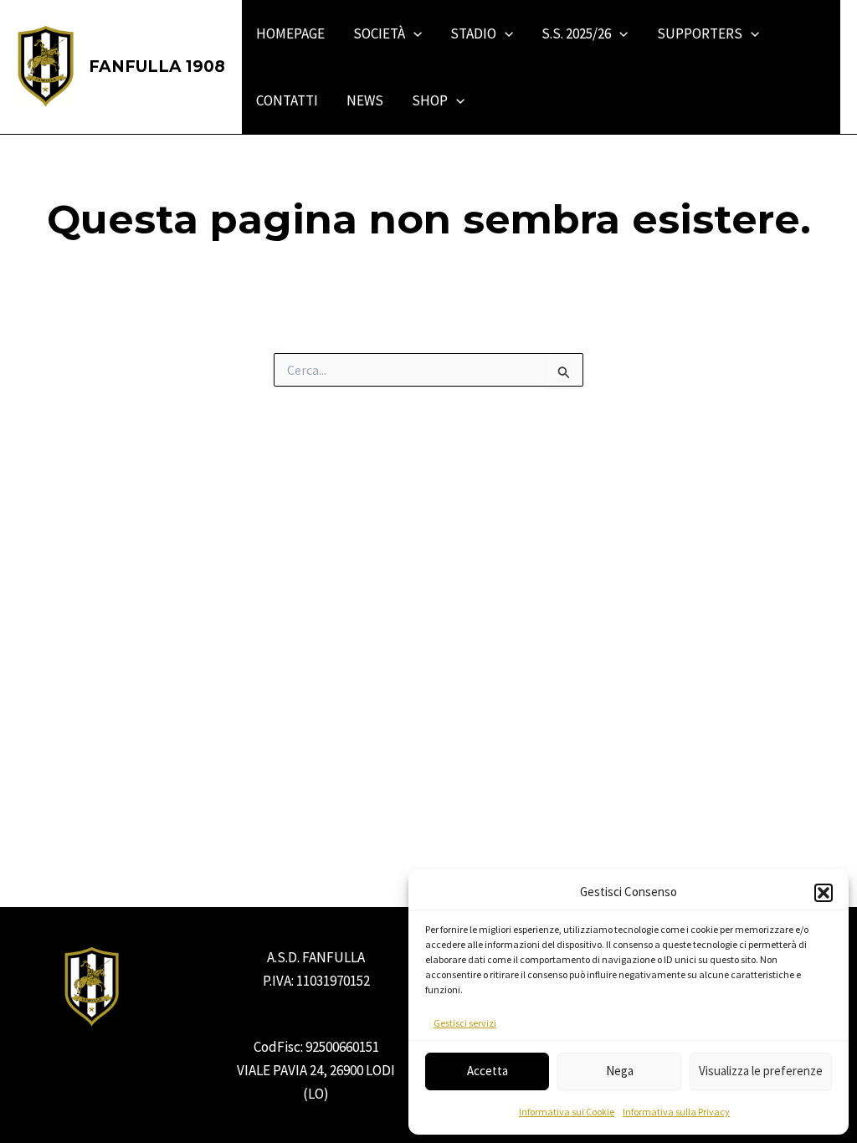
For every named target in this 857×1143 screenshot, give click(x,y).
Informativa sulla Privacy (676, 1111)
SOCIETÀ (379, 33)
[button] (823, 892)
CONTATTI (287, 100)
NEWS (364, 100)
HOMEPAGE (290, 33)
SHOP (430, 100)
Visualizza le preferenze (761, 1071)
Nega (620, 1071)
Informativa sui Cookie (566, 1111)
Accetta (487, 1071)
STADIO (473, 33)
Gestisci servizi (465, 1023)
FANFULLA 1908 (157, 66)
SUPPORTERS (699, 33)
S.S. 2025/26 (576, 33)
